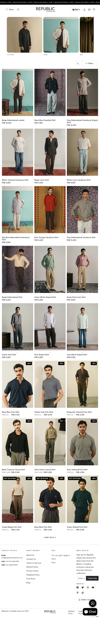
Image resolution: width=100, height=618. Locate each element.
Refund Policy (32, 567)
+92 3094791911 (11, 565)
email (66, 555)
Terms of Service (33, 563)
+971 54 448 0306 (12, 561)
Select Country (88, 599)
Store (53, 563)
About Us (30, 555)
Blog (28, 583)
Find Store (30, 579)
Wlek (97, 616)
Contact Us (31, 559)
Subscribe (92, 578)
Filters (90, 63)
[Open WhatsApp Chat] (92, 603)
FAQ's (53, 559)
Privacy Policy (32, 571)
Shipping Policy (33, 575)
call (59, 555)
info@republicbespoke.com (11, 558)
